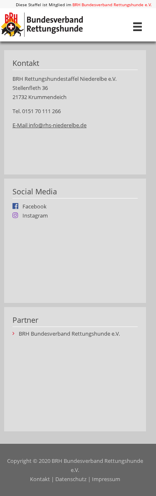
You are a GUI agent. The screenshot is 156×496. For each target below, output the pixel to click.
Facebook (34, 206)
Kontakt (40, 479)
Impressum (106, 479)
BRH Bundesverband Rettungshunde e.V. (112, 4)
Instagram (35, 215)
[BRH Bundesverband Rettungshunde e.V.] (41, 24)
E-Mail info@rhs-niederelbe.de (49, 125)
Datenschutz (71, 479)
